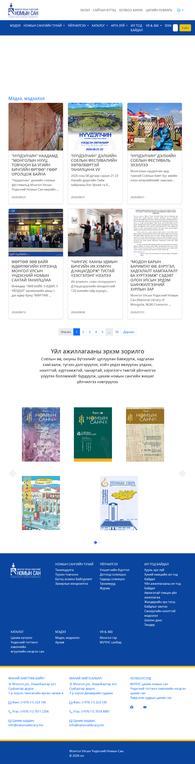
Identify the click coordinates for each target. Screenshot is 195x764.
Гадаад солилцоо (112, 579)
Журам (105, 588)
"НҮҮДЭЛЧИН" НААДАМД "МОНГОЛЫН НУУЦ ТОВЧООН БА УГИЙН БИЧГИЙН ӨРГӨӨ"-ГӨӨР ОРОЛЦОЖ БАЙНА (35, 165)
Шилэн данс (153, 620)
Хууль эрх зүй (154, 570)
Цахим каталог (22, 638)
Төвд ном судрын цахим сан (151, 698)
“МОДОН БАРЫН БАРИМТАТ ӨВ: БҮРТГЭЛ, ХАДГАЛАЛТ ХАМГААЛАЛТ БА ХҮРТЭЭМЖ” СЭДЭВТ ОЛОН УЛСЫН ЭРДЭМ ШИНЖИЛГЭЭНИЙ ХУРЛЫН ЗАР (154, 275)
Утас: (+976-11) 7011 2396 (30, 711)
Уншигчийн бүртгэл (114, 570)
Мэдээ (15, 25)
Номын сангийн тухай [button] (43, 25)
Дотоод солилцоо (113, 574)
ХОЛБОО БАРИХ (131, 10)
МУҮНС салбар (111, 642)
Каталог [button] (99, 25)
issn (168, 25)
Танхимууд (107, 583)
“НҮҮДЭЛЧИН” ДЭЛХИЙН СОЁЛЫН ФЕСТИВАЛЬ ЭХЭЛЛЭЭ (153, 160)
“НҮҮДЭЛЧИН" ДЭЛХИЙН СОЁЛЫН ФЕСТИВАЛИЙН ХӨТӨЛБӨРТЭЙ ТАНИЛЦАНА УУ (94, 162)
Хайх (185, 28)
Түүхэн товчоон (66, 574)
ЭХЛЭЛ (85, 10)
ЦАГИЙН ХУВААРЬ (159, 10)
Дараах (128, 332)
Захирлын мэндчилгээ (71, 583)
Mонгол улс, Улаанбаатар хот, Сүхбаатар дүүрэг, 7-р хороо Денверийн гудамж (93, 688)
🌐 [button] (179, 10)
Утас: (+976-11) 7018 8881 (91, 711)
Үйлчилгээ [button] (77, 25)
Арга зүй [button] (118, 25)
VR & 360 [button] (152, 25)
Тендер (149, 625)
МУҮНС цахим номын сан (149, 684)
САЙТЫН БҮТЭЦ (104, 10)
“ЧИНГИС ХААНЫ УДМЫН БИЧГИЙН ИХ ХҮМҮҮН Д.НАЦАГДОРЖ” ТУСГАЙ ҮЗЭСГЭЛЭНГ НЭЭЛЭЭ (94, 268)
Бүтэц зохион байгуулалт (73, 579)
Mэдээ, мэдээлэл (67, 638)
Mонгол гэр (108, 638)
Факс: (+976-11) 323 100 (29, 702)
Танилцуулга (64, 570)
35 (117, 332)
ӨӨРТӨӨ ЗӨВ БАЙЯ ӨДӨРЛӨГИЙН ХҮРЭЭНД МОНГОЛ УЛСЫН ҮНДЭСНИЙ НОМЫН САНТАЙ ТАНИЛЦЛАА (34, 271)
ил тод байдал (137, 27)
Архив (59, 642)
